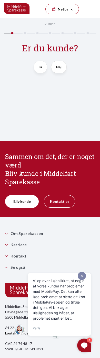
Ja (40, 67)
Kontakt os (59, 201)
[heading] (50, 50)
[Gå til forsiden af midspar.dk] (17, 9)
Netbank (65, 9)
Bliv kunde (22, 201)
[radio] (40, 69)
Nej (59, 67)
